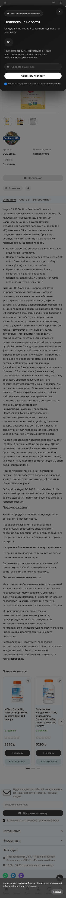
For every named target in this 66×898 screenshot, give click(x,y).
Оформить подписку (33, 75)
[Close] (59, 11)
